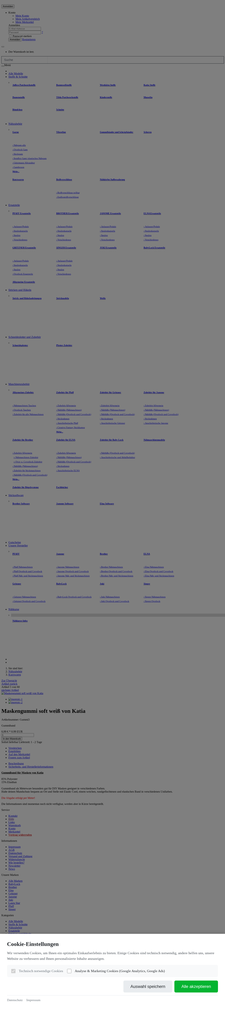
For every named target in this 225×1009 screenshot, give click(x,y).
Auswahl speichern (147, 986)
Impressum (33, 1000)
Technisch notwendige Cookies (41, 971)
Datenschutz (15, 1000)
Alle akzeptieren (196, 986)
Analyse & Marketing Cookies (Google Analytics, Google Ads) (120, 971)
